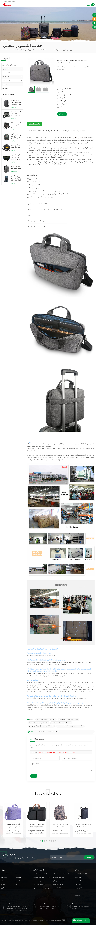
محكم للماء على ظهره (58, 877)
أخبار (2, 888)
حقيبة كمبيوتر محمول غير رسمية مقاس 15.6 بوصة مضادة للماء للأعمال (57, 752)
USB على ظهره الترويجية (39, 884)
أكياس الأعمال (18, 50)
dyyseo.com (46, 920)
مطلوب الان (62, 114)
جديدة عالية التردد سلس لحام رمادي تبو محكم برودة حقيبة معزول (16, 114)
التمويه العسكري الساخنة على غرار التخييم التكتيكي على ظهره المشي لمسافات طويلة (16, 136)
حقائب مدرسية (6, 73)
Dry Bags (5, 88)
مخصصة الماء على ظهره (59, 888)
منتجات (3, 881)
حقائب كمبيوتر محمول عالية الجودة (38, 723)
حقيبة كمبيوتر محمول (79, 137)
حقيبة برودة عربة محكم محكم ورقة (41, 888)
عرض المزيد (14, 107)
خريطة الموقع (18, 877)
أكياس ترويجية (6, 80)
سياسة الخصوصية (19, 881)
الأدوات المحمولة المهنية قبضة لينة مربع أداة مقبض (15, 157)
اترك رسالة (81, 920)
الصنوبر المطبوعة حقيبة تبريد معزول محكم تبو (16, 125)
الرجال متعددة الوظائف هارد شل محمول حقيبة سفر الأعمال (16, 102)
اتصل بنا (3, 884)
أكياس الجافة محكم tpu (9, 65)
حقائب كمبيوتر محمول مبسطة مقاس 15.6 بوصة (70, 726)
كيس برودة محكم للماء (38, 881)
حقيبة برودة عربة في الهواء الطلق (61, 874)
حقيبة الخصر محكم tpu (59, 881)
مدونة (16, 874)
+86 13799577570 (55, 906)
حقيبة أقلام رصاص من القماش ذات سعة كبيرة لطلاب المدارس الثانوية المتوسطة (83, 826)
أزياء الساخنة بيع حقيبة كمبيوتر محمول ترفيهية (46, 732)
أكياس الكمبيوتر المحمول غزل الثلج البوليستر (41, 726)
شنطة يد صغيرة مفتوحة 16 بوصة (15, 146)
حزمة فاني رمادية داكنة (58, 884)
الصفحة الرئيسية (7, 50)
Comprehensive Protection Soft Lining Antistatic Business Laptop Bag (13, 826)
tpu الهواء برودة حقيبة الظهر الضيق (41, 877)
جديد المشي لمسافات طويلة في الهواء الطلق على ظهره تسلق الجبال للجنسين (16, 178)
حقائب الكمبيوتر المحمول (31, 50)
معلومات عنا (4, 877)
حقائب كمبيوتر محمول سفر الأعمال (61, 723)
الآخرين (4, 84)
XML (16, 884)
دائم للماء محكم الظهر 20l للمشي (16, 167)
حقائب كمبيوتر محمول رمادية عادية (68, 719)
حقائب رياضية (6, 69)
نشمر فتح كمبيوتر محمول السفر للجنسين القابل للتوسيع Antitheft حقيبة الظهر (59, 826)
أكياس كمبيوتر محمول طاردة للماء (46, 719)
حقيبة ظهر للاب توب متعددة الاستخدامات (36, 825)
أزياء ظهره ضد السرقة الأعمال (40, 874)
